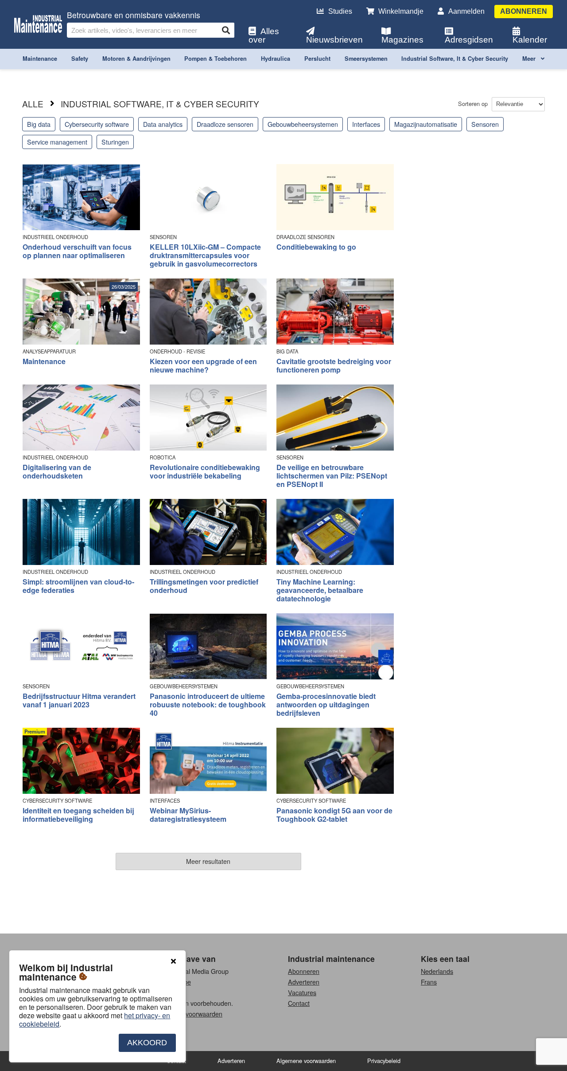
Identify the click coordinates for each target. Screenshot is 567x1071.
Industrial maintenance (331, 958)
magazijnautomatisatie (425, 124)
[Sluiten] (173, 961)
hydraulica (275, 59)
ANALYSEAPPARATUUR (49, 351)
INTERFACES (165, 800)
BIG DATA (287, 351)
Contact (299, 1003)
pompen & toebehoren (215, 59)
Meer (529, 59)
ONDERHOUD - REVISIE (177, 351)
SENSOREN (163, 237)
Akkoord (147, 1042)
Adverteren (303, 981)
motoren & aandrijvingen (136, 59)
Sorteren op (473, 103)
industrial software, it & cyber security (454, 59)
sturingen (115, 141)
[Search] (225, 30)
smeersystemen (366, 59)
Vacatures (302, 992)
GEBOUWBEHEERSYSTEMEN (183, 686)
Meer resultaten (208, 861)
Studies (340, 11)
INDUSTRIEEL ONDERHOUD (55, 237)
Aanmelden (466, 11)
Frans (429, 981)
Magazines (402, 39)
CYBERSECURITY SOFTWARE (57, 800)
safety (79, 59)
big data (38, 124)
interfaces (366, 124)
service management (57, 141)
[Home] (38, 24)
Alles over (264, 35)
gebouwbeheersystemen (303, 124)
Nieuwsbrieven (334, 39)
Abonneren (523, 11)
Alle (32, 104)
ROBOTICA (162, 457)
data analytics (163, 124)
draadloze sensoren (225, 124)
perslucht (317, 59)
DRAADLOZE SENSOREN (305, 237)
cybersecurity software (97, 124)
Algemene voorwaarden (188, 1013)
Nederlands (437, 971)
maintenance (40, 59)
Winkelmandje (400, 11)
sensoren (485, 124)
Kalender (530, 39)
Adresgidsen (469, 39)
